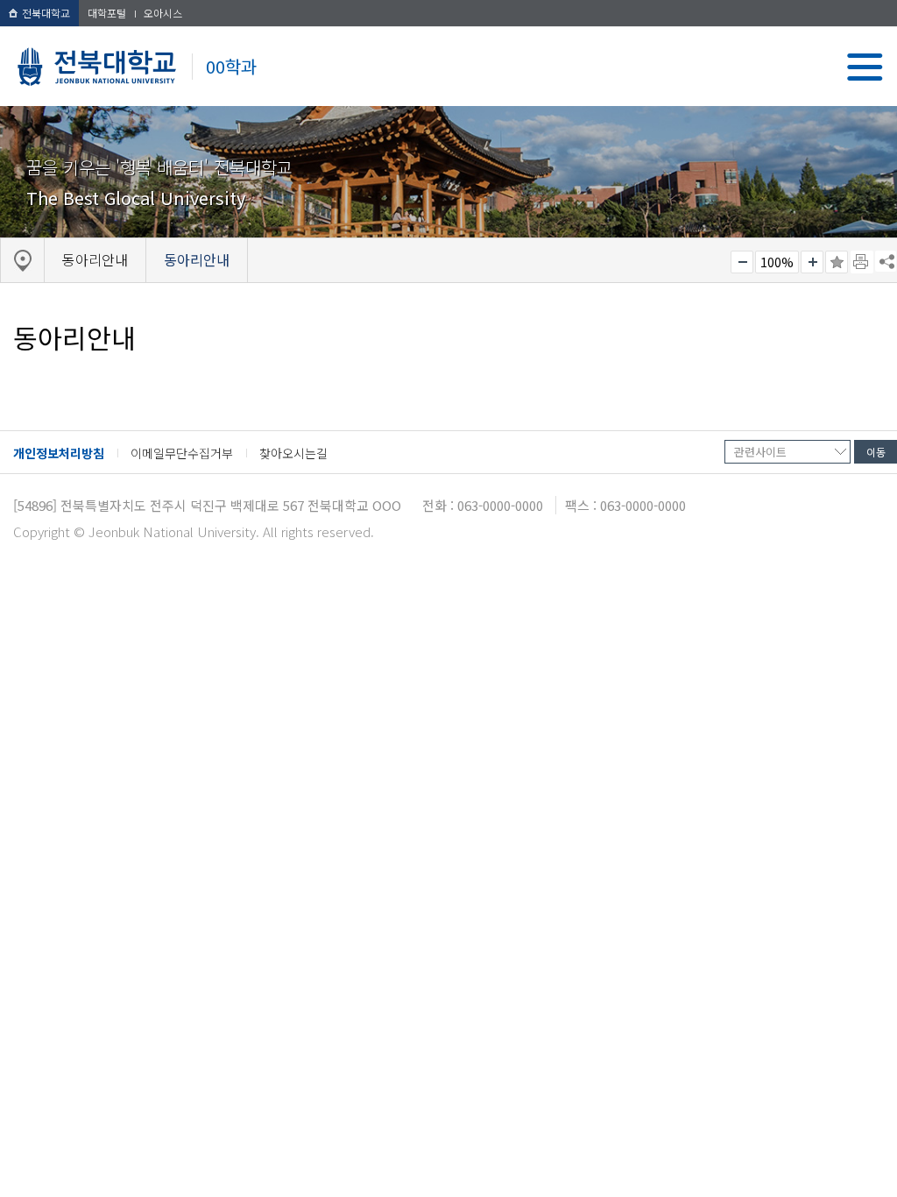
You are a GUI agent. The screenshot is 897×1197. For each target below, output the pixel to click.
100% (777, 262)
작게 (742, 262)
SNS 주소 (885, 261)
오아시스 (163, 12)
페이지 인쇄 (862, 262)
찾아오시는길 (293, 453)
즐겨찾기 (836, 262)
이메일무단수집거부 (182, 453)
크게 (812, 262)
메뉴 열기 (865, 67)
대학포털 (107, 12)
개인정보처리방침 (58, 453)
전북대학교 (46, 12)
